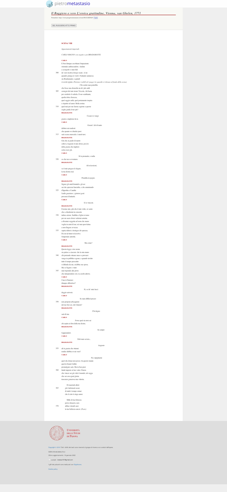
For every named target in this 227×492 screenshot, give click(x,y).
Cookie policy (53, 469)
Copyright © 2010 (54, 447)
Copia (96, 18)
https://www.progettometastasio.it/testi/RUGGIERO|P (76, 18)
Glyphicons (77, 464)
